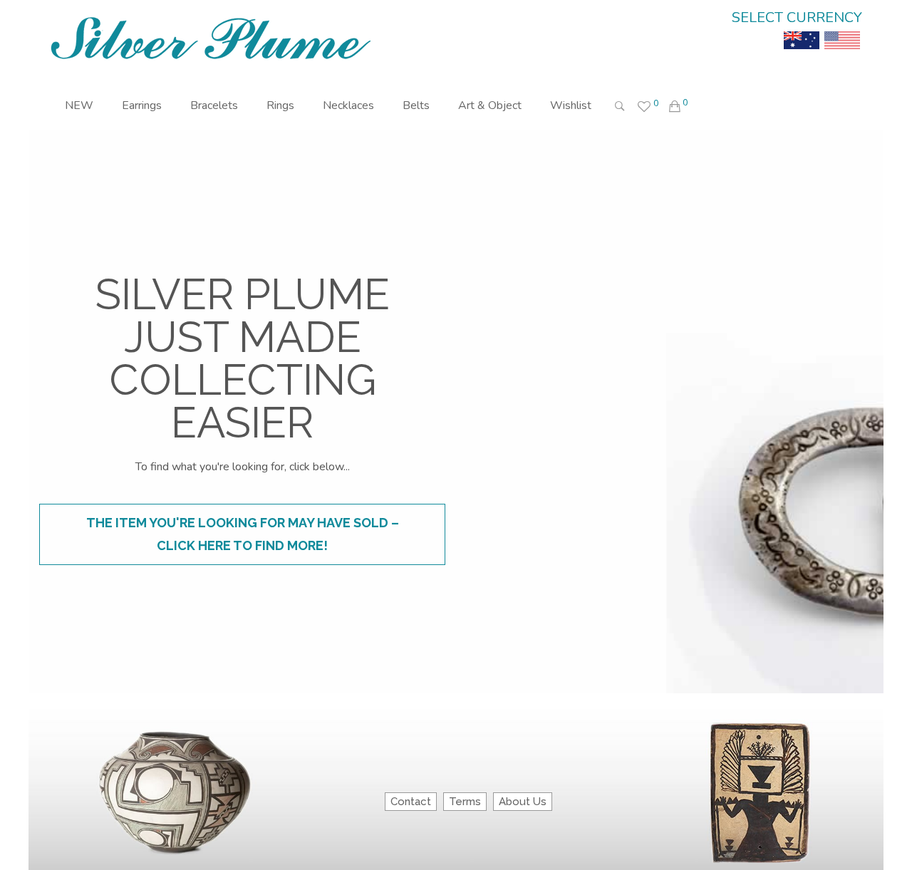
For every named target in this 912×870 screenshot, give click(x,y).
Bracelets (214, 105)
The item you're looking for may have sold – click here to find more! (242, 534)
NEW (79, 105)
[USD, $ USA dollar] (842, 29)
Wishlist (570, 105)
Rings (280, 105)
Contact (410, 801)
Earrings (142, 105)
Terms (465, 801)
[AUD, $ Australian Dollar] (801, 29)
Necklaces (348, 105)
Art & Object (490, 105)
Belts (416, 105)
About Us (522, 801)
